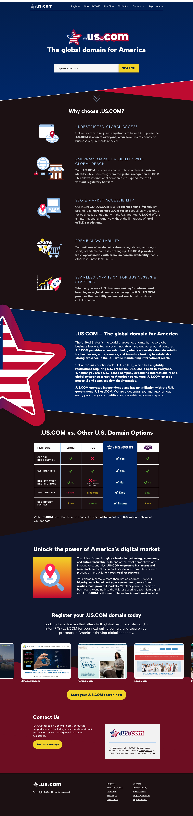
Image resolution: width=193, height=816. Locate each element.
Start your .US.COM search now (96, 695)
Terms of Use (139, 791)
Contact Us (138, 6)
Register (75, 6)
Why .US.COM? (92, 6)
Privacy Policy (140, 787)
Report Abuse (156, 6)
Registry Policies (141, 795)
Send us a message (47, 744)
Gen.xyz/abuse (145, 750)
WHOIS (122, 6)
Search (128, 68)
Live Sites (109, 6)
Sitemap (137, 783)
